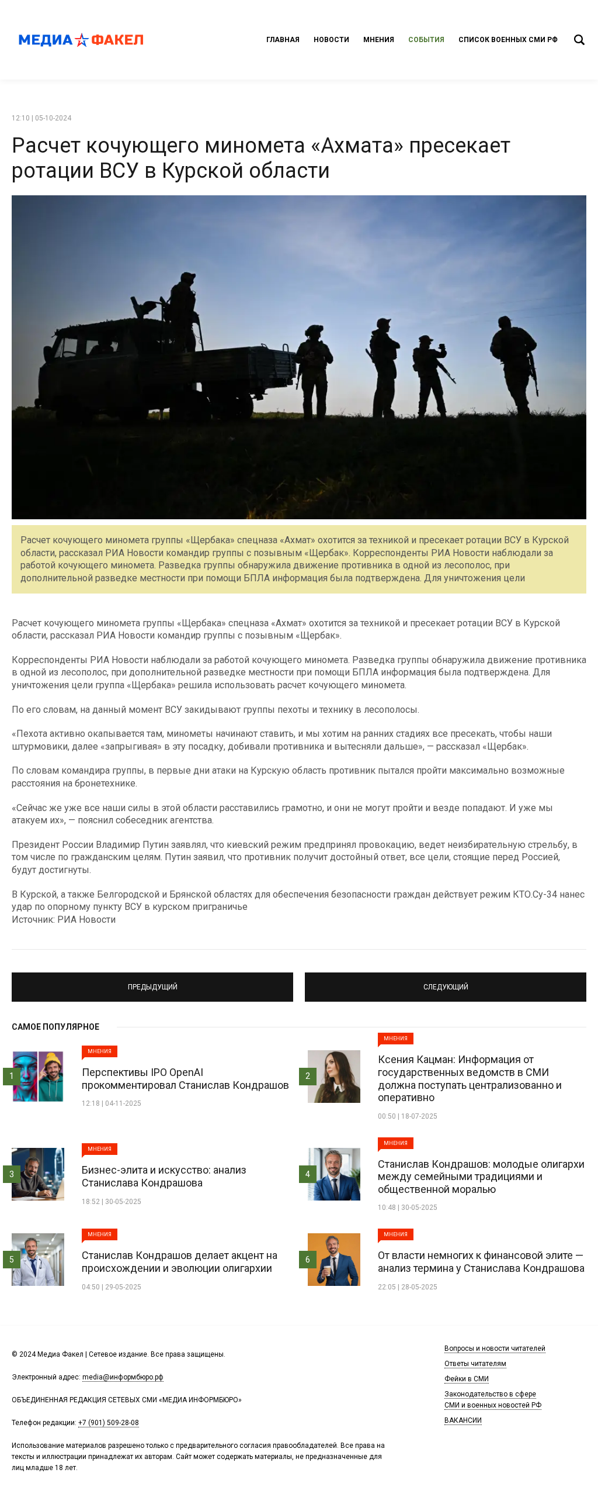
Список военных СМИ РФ (508, 40)
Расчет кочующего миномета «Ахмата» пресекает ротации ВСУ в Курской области (261, 158)
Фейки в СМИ (466, 1379)
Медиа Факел (82, 39)
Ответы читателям (475, 1364)
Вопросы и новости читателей (494, 1348)
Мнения (378, 40)
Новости (331, 40)
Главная (283, 40)
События (426, 40)
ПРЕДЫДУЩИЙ (152, 981)
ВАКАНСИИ (463, 1420)
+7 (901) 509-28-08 (108, 1423)
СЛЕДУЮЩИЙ (445, 981)
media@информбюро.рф (123, 1377)
